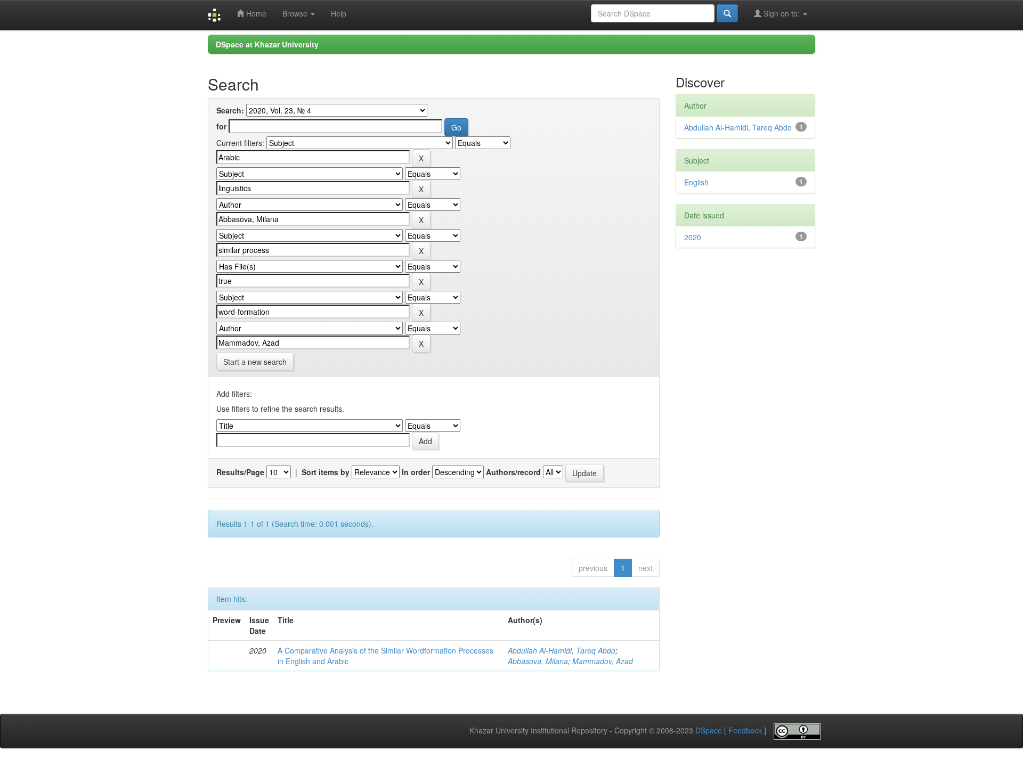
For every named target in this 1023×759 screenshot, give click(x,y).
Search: (230, 110)
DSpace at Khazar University (267, 44)
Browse (296, 13)
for (221, 126)
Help (338, 13)
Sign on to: (781, 13)
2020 (692, 237)
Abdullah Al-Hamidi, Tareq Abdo (561, 650)
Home (255, 13)
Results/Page (240, 472)
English (696, 182)
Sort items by (326, 472)
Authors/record (513, 472)
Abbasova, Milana (538, 661)
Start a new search (255, 361)
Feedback (745, 730)
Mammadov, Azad (602, 661)
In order (416, 472)
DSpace (708, 730)
